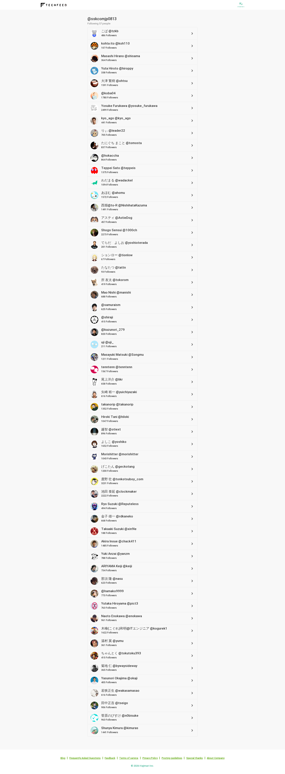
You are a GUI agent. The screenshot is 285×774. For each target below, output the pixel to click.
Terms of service (128, 758)
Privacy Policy (150, 758)
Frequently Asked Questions (85, 758)
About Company (216, 758)
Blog (62, 758)
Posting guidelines (172, 758)
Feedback (110, 758)
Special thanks (194, 758)
